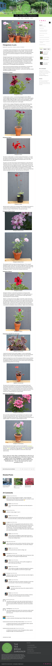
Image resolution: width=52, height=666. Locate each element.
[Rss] (41, 20)
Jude (7, 599)
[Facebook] (39, 20)
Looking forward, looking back (32, 647)
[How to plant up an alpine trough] (41, 62)
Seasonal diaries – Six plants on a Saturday (44, 42)
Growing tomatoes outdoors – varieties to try (46, 58)
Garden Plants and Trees (43, 33)
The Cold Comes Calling (6, 485)
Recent (45, 49)
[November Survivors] (29, 478)
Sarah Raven (29, 445)
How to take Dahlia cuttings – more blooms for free (46, 52)
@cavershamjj (8, 553)
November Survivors (28, 485)
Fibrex (9, 448)
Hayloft (23, 448)
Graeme (7, 541)
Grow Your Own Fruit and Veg (44, 39)
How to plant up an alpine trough (46, 63)
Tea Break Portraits (42, 44)
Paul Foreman (8, 573)
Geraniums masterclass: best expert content (9, 628)
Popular (41, 49)
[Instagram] (45, 20)
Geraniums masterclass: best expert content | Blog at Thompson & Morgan (13, 621)
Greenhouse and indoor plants (44, 37)
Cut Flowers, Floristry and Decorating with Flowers (43, 31)
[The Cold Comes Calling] (7, 478)
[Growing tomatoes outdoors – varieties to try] (41, 57)
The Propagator (17, 458)
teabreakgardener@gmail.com (43, 75)
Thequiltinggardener (9, 608)
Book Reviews (42, 28)
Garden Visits (42, 35)
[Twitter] (43, 20)
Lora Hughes (8, 522)
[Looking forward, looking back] (18, 478)
